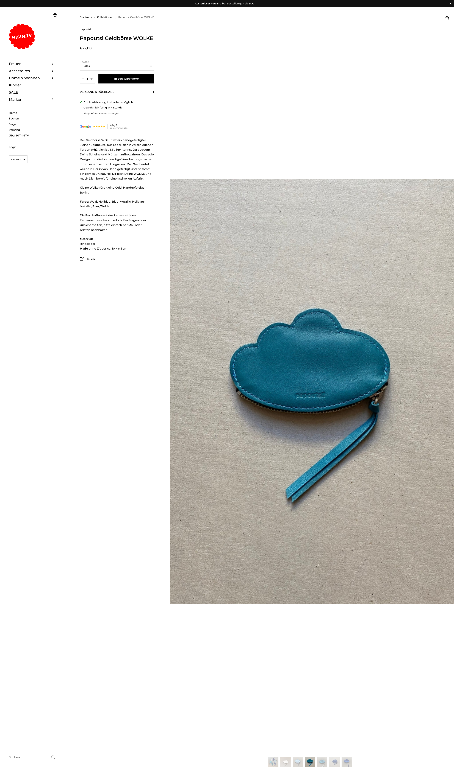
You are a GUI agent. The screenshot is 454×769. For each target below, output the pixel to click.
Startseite (86, 17)
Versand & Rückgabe (97, 92)
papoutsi (85, 29)
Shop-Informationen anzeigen (101, 113)
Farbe (85, 62)
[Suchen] (53, 757)
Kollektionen (105, 17)
